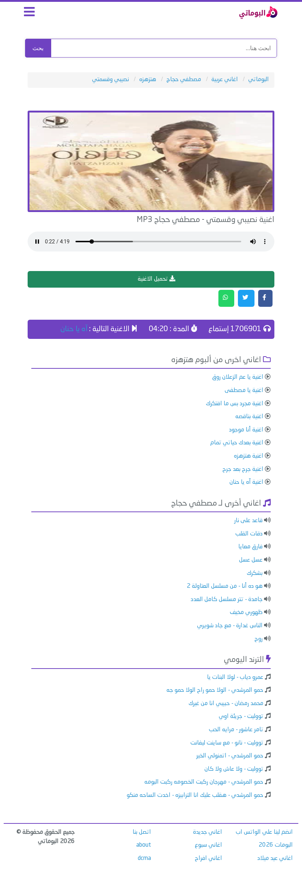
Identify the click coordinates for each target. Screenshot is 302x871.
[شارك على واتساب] (226, 298)
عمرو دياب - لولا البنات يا (235, 677)
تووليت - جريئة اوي (241, 716)
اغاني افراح (208, 858)
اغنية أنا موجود (246, 430)
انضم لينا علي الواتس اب (264, 832)
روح (258, 639)
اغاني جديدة (207, 832)
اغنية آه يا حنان (246, 482)
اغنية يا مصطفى (244, 390)
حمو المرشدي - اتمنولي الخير (229, 756)
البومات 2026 (276, 845)
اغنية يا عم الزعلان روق (237, 377)
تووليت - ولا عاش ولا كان (233, 769)
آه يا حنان (73, 329)
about (143, 845)
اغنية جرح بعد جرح (242, 469)
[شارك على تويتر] (246, 298)
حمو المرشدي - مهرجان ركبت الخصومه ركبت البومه (203, 782)
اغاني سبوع (208, 845)
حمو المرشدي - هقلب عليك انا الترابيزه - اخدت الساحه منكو (195, 795)
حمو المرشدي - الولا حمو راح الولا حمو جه (214, 690)
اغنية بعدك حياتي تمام (236, 443)
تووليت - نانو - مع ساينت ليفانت (226, 743)
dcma (144, 858)
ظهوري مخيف (246, 612)
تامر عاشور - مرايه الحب (236, 730)
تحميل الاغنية (153, 279)
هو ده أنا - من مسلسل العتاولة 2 (225, 586)
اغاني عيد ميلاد (275, 858)
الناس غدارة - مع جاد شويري (230, 626)
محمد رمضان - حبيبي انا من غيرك (226, 704)
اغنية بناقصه (249, 417)
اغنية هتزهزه (248, 456)
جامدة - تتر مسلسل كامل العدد (227, 600)
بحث (37, 48)
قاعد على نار (248, 521)
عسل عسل (251, 560)
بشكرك (255, 573)
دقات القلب (249, 534)
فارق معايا (250, 547)
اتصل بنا (142, 832)
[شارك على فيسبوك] (265, 298)
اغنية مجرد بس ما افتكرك (234, 404)
